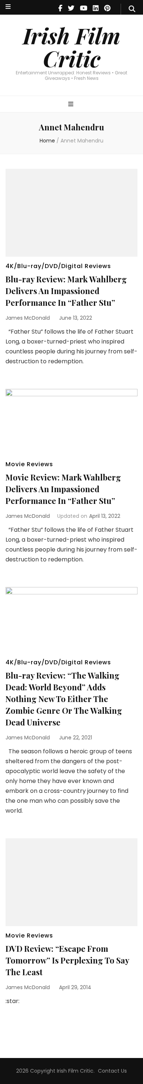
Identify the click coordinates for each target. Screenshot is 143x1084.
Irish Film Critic (71, 47)
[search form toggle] (132, 9)
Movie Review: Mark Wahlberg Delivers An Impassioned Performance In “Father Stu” (63, 489)
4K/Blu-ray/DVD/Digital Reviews (58, 266)
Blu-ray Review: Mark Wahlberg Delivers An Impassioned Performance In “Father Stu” (66, 291)
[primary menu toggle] (71, 104)
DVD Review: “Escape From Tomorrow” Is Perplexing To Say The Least (67, 960)
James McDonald (28, 318)
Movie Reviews (29, 464)
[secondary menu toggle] (8, 7)
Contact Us (112, 1070)
